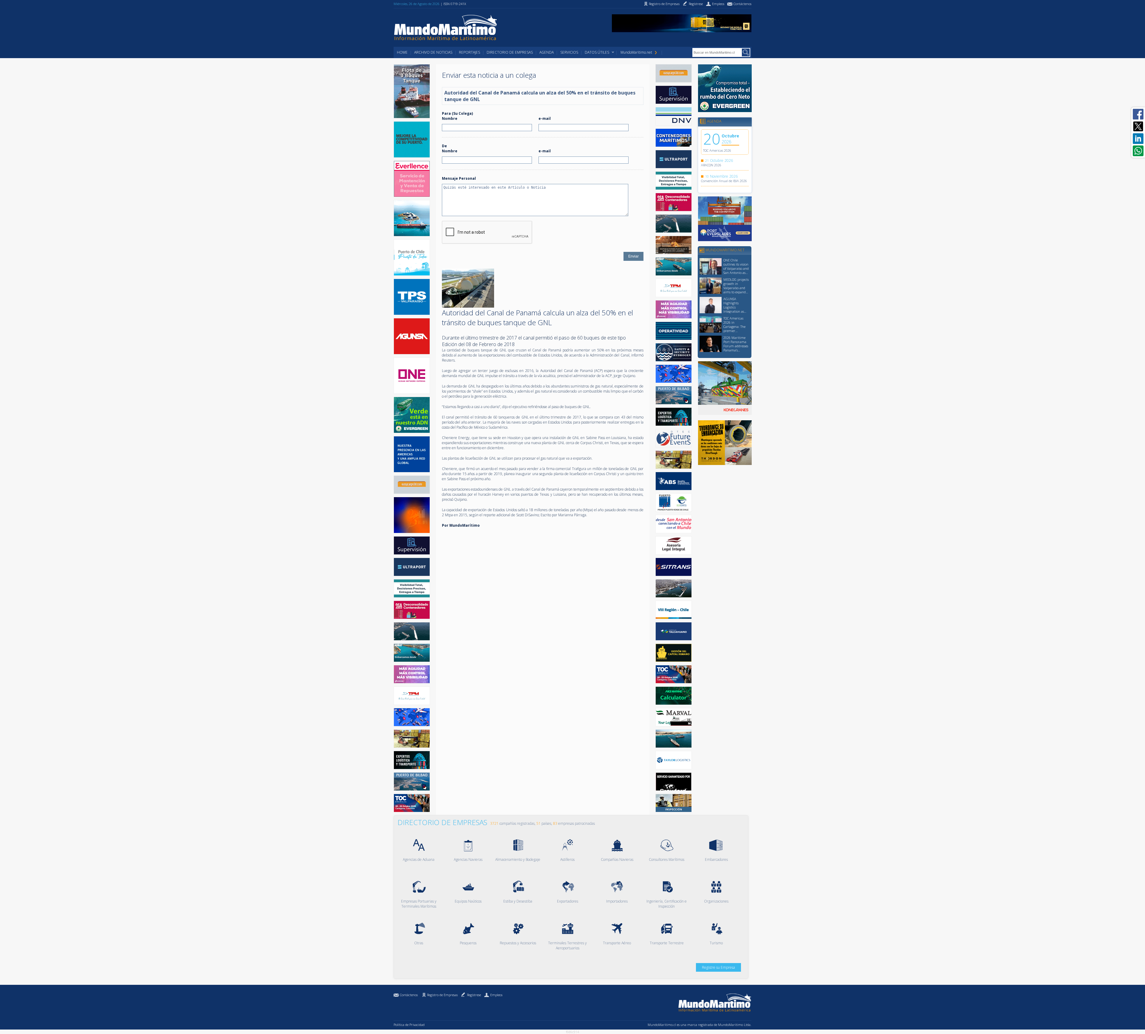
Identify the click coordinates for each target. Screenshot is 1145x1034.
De (444, 145)
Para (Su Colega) (457, 113)
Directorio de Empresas (510, 52)
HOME (402, 52)
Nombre (449, 118)
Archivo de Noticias (433, 52)
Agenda (546, 52)
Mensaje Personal (459, 178)
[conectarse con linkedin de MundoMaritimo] (1138, 138)
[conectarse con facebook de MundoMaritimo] (1138, 114)
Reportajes (469, 52)
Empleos (496, 995)
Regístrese (474, 995)
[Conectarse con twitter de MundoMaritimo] (1138, 126)
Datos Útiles (597, 52)
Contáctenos (409, 995)
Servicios (569, 52)
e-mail (545, 118)
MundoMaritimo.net (636, 52)
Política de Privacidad (409, 1024)
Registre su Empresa (718, 967)
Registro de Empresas (442, 995)
